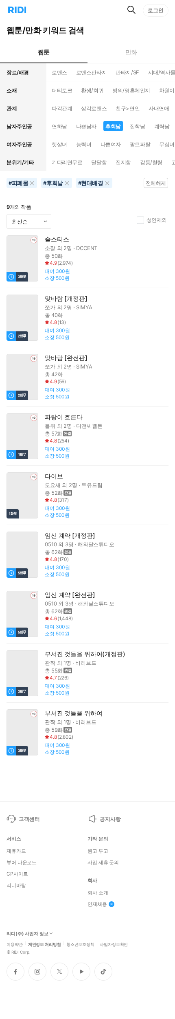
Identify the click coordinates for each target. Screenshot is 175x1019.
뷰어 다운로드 (22, 862)
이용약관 (15, 944)
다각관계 (62, 108)
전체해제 (156, 183)
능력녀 (84, 144)
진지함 (123, 162)
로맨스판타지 (91, 72)
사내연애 (159, 108)
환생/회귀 (92, 90)
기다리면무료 (67, 162)
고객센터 (29, 819)
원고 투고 (98, 851)
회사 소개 (98, 893)
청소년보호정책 (80, 944)
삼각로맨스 (94, 108)
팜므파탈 (140, 144)
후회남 (113, 126)
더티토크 (62, 90)
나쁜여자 (111, 144)
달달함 (99, 162)
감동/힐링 (151, 162)
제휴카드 (16, 851)
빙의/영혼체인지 (131, 90)
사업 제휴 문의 (103, 862)
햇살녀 (59, 144)
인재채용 (97, 904)
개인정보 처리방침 (44, 944)
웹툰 (44, 52)
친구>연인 (128, 108)
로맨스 (59, 72)
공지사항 (110, 819)
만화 (131, 52)
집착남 (137, 126)
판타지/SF (127, 72)
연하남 (59, 126)
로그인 (156, 10)
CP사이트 (17, 874)
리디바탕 (16, 885)
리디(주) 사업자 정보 (27, 933)
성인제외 (157, 220)
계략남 (162, 126)
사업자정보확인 (114, 944)
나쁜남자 (86, 126)
